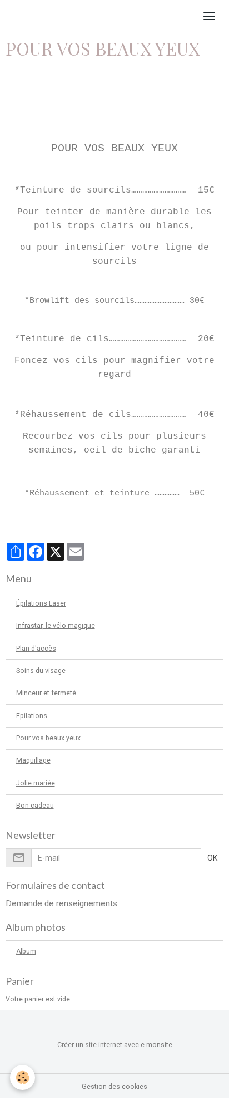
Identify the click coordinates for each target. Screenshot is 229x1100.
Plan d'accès (36, 648)
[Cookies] (22, 1077)
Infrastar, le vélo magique (55, 626)
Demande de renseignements (61, 903)
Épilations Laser (41, 603)
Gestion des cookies (114, 1087)
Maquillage (33, 760)
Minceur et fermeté (46, 693)
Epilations (31, 716)
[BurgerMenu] (209, 16)
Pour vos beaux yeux (48, 738)
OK (212, 857)
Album (26, 951)
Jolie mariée (35, 783)
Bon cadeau (35, 805)
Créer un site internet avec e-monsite (114, 1045)
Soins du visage (41, 671)
